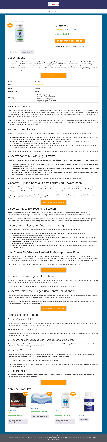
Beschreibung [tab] (14, 52)
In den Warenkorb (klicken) (70, 41)
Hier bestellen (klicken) (40, 416)
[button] (49, 26)
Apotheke (55, 11)
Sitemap (56, 439)
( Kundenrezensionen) (70, 29)
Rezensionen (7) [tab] (27, 52)
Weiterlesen (84, 419)
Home (48, 11)
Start (9, 22)
